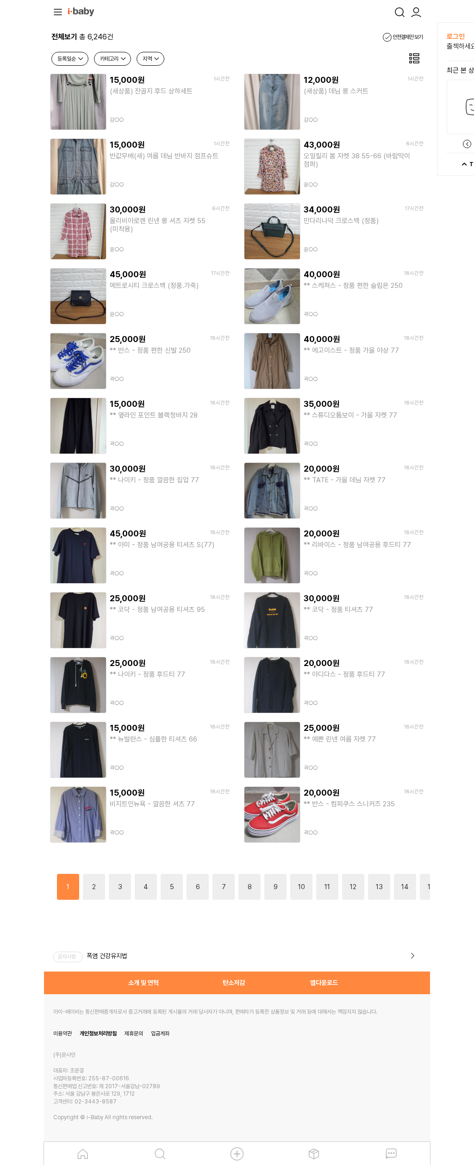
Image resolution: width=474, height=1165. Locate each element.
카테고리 (110, 59)
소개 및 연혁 (143, 982)
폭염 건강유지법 (107, 955)
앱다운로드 (324, 982)
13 (379, 887)
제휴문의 (134, 1033)
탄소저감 (234, 982)
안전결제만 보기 (407, 37)
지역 (148, 59)
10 (301, 887)
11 (327, 887)
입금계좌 (160, 1033)
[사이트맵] (58, 11)
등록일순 (67, 59)
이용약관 (62, 1033)
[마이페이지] (416, 11)
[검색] (399, 11)
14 (405, 887)
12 (353, 887)
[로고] (81, 11)
